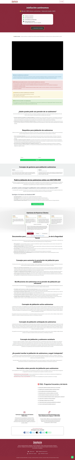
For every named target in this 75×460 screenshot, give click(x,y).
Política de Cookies (33, 235)
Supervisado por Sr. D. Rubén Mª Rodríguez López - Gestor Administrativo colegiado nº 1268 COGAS (49, 415)
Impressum (43, 235)
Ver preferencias (44, 233)
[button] (47, 224)
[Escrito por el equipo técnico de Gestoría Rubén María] (24, 412)
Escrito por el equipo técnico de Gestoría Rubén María (24, 415)
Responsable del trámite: (30, 21)
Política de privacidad (38, 235)
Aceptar (30, 233)
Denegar (37, 233)
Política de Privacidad (50, 457)
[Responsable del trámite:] (23, 21)
